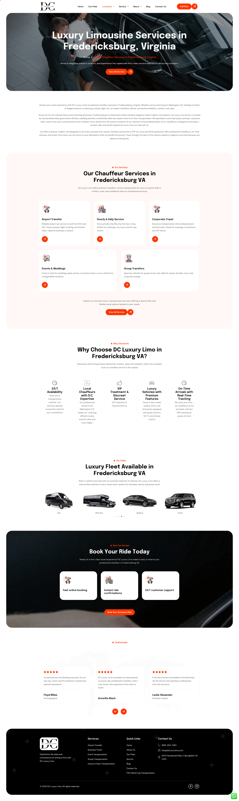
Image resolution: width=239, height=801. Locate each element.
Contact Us (160, 6)
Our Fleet (92, 6)
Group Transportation (97, 759)
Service (122, 6)
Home (80, 6)
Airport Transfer (95, 745)
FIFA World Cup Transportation (141, 773)
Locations (107, 6)
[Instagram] (197, 786)
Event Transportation (97, 754)
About (136, 6)
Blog (148, 6)
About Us (131, 749)
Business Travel (95, 749)
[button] (41, 502)
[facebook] (190, 786)
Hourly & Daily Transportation (101, 763)
